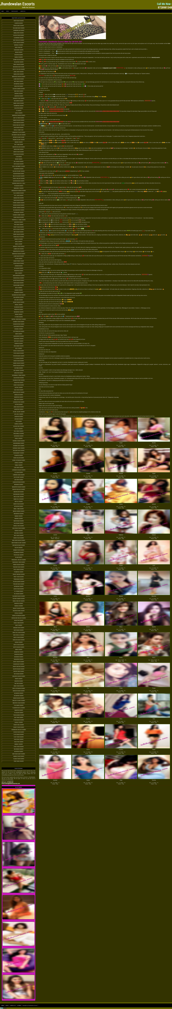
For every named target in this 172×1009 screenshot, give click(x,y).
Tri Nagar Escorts (18, 185)
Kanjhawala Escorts (19, 433)
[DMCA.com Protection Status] (3, 1008)
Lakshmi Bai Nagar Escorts (18, 470)
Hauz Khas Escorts (18, 390)
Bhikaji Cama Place (18, 130)
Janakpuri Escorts (18, 409)
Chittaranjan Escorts (18, 331)
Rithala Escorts (19, 613)
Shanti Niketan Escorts (19, 666)
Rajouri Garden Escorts (19, 598)
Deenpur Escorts (19, 343)
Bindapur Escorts (18, 309)
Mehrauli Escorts (18, 45)
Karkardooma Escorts (18, 443)
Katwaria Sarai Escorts (19, 448)
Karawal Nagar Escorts (19, 440)
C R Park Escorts (19, 316)
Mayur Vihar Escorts (19, 151)
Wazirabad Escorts (18, 749)
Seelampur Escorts (18, 100)
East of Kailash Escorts (19, 69)
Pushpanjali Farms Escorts (19, 219)
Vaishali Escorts (19, 722)
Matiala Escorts (19, 501)
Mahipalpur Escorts (19, 491)
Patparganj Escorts (19, 212)
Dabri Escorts (18, 333)
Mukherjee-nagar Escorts (18, 76)
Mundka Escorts (19, 516)
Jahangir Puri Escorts (18, 402)
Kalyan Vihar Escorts (18, 35)
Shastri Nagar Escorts (18, 669)
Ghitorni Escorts (18, 368)
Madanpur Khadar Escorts (18, 487)
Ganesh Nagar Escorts (18, 365)
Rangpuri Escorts (18, 603)
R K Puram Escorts (18, 591)
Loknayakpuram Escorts (19, 482)
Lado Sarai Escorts (18, 467)
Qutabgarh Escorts (18, 586)
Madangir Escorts (18, 484)
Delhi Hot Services (28, 7)
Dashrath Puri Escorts (18, 98)
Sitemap (19, 1005)
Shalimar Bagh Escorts (18, 28)
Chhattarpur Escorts (18, 122)
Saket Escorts (18, 625)
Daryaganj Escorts (18, 338)
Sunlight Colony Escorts (18, 700)
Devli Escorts (18, 348)
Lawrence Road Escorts (19, 474)
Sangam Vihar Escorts (18, 627)
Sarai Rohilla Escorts (18, 635)
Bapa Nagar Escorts (19, 282)
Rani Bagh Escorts (18, 91)
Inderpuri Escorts (18, 397)
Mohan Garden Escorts (18, 511)
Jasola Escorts (18, 113)
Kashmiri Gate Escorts (18, 445)
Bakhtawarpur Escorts (18, 275)
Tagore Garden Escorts (18, 207)
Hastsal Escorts (19, 387)
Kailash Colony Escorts (19, 171)
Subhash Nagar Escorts (19, 690)
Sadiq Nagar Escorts (19, 200)
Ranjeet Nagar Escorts (18, 608)
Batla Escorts (18, 287)
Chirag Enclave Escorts (19, 125)
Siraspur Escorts (18, 681)
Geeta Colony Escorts (18, 229)
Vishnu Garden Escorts (18, 202)
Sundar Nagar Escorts (18, 698)
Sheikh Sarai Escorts (19, 25)
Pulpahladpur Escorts (18, 581)
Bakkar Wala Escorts (18, 278)
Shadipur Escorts (18, 654)
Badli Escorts (18, 273)
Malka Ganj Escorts (19, 496)
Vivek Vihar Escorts (19, 746)
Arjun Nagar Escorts (18, 263)
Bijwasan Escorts (18, 307)
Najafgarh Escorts (18, 523)
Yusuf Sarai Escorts (19, 761)
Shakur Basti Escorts (18, 664)
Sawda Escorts (18, 649)
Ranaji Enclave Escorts (19, 601)
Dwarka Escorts (19, 142)
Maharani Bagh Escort (18, 66)
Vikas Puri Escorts (18, 741)
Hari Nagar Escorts (19, 127)
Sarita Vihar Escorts (19, 637)
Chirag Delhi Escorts (19, 236)
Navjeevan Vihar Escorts (18, 528)
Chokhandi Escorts (18, 49)
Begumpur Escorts (18, 292)
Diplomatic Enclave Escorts (19, 134)
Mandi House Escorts (19, 103)
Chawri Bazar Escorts (18, 59)
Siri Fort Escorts (19, 683)
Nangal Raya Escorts (19, 525)
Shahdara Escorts (18, 656)
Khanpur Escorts (18, 455)
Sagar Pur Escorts (18, 620)
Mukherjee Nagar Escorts (18, 115)
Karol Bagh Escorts (19, 71)
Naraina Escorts (19, 93)
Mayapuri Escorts (18, 222)
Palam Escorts (18, 557)
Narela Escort (18, 244)
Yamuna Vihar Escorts (18, 756)
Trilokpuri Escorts (18, 62)
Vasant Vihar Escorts (18, 727)
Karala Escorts (19, 438)
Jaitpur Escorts (19, 404)
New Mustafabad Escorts (19, 545)
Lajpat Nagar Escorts (18, 42)
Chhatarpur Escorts (19, 326)
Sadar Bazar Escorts (19, 154)
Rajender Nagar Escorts (19, 596)
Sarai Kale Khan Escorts (19, 632)
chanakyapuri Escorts (18, 324)
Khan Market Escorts (18, 453)
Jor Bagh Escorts (18, 419)
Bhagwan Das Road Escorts (18, 295)
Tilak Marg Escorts (18, 705)
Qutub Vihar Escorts (19, 589)
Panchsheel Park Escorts (18, 562)
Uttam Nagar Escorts (19, 720)
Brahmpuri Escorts (18, 312)
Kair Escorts (19, 421)
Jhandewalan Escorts (18, 30)
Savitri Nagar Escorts (18, 647)
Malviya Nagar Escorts (18, 176)
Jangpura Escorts (18, 96)
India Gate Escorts (18, 399)
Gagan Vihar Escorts (19, 360)
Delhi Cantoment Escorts (18, 166)
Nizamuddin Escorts (19, 552)
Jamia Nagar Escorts (19, 406)
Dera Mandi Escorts (19, 346)
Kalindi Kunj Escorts (18, 426)
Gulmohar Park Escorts (19, 380)
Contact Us (22, 11)
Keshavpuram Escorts (18, 173)
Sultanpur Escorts (18, 693)
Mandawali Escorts (19, 188)
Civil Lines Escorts (18, 195)
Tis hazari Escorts (18, 712)
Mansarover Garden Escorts (19, 190)
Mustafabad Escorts (19, 521)
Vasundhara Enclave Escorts (18, 729)
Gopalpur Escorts (18, 373)
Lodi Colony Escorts (19, 477)
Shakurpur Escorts (18, 168)
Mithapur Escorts (18, 506)
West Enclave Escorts (18, 40)
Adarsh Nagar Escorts (18, 205)
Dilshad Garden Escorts (19, 88)
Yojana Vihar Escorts (18, 758)
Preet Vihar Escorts (19, 576)
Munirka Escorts (19, 518)
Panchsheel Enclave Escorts (19, 559)
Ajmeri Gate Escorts (19, 248)
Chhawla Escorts (18, 329)
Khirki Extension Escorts (18, 460)
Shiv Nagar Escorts (19, 673)
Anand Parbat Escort (19, 261)
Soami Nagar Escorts (19, 217)
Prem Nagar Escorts (19, 579)
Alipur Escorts (18, 258)
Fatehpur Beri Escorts (18, 356)
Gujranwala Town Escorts (18, 375)
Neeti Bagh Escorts (18, 535)
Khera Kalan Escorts (19, 457)
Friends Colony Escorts (19, 139)
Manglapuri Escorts (19, 33)
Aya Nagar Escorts (18, 268)
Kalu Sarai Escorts (18, 431)
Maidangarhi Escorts (18, 494)
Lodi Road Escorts (18, 479)
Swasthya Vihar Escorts (19, 703)
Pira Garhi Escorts (18, 224)
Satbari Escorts (19, 642)
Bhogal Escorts (19, 304)
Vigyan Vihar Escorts (18, 732)
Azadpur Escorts (19, 23)
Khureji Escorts (19, 462)
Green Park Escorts (19, 149)
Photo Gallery (14, 11)
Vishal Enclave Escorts (19, 178)
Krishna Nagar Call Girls (18, 183)
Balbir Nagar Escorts (18, 280)
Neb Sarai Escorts (18, 533)
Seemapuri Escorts (18, 652)
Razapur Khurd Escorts (19, 610)
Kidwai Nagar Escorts (18, 234)
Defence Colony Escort (18, 137)
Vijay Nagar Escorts (19, 734)
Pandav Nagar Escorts (18, 564)
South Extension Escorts (18, 688)
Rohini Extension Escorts (18, 615)
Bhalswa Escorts (18, 299)
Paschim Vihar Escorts (18, 567)
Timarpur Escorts (18, 710)
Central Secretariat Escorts (19, 319)
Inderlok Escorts (18, 394)
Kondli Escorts (18, 465)
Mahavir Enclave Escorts (18, 489)
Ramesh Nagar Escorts (18, 120)
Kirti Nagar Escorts (19, 164)
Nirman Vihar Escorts (18, 550)
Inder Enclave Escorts (18, 392)
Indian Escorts (18, 52)
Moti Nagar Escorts (19, 231)
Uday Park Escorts (18, 717)
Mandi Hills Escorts (19, 499)
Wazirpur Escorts (18, 751)
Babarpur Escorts (18, 270)
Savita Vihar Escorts (19, 644)
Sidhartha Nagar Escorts (18, 676)
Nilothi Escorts (19, 547)
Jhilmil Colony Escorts (19, 411)
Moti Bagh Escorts (18, 81)
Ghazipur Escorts (18, 108)
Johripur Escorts (18, 416)
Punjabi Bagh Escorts (18, 584)
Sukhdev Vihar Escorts (18, 246)
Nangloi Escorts (19, 57)
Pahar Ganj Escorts (19, 555)
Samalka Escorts (19, 239)
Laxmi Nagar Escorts (19, 79)
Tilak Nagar (19, 156)
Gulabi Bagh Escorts (19, 377)
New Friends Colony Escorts (19, 542)
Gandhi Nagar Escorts (18, 363)
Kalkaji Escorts (19, 428)
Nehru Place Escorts (19, 538)
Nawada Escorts (19, 530)
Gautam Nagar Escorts (18, 181)
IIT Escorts (18, 110)
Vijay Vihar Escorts (19, 737)
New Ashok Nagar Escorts (18, 540)
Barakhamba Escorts (19, 285)
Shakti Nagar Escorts (18, 661)
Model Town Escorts (19, 508)
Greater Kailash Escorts (19, 147)
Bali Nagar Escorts (18, 161)
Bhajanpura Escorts (19, 297)
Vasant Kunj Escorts (19, 724)
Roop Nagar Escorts (19, 20)
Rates (7, 11)
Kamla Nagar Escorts (18, 64)
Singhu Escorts (18, 678)
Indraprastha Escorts (18, 251)
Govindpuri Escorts (19, 83)
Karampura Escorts (19, 105)
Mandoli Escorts (19, 744)
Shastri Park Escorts (18, 671)
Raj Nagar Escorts (18, 593)
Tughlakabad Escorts (18, 715)
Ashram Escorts (19, 265)
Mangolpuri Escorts (19, 198)
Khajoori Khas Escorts (18, 450)
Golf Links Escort (18, 144)
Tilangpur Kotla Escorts (18, 707)
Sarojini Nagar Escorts (19, 639)
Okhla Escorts (18, 241)
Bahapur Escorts (19, 54)
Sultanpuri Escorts (18, 695)
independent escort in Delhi (109, 68)
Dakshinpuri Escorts (19, 336)
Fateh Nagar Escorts (19, 353)
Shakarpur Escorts (18, 659)
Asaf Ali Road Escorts (18, 117)
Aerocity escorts (156, 57)
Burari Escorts (18, 314)
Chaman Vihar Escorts (18, 321)
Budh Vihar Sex (18, 47)
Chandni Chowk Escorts (19, 215)
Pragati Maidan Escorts (19, 574)
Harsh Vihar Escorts (19, 385)
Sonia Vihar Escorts (19, 686)
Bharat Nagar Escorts (18, 302)
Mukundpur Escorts (19, 513)
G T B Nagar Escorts (19, 358)
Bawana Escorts (19, 290)
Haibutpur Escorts (18, 382)
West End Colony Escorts (18, 754)
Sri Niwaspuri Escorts (18, 210)
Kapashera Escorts (18, 436)
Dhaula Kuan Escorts (18, 350)
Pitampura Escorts (18, 572)
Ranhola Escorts (19, 605)
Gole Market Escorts (19, 370)
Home (2, 11)
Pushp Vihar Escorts (19, 227)
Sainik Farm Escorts (19, 622)
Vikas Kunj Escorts (18, 739)
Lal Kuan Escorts (18, 472)
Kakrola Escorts (19, 423)
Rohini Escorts (18, 159)
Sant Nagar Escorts (19, 630)
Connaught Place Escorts (18, 132)
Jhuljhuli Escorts (18, 414)
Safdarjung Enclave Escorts (19, 618)
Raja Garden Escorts (19, 193)
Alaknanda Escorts (19, 37)
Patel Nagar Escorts (19, 569)
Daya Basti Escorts (18, 341)
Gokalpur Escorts (18, 86)
